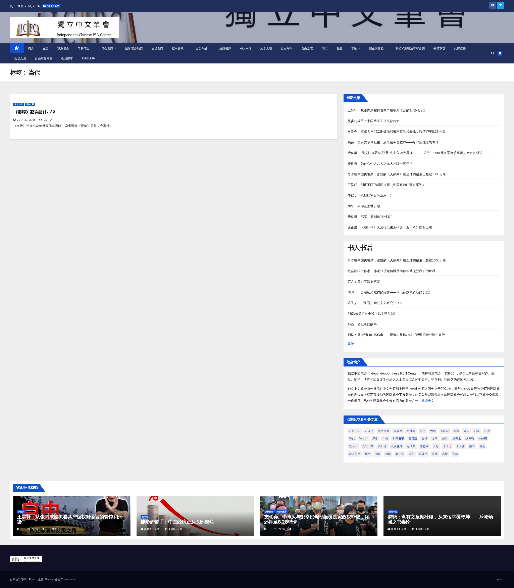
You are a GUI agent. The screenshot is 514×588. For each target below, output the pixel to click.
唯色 (352, 438)
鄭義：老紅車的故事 (362, 324)
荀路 (378, 453)
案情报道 (269, 511)
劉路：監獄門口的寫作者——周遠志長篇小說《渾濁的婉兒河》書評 (396, 335)
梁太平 (353, 446)
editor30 (52, 529)
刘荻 (466, 431)
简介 (31, 48)
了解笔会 (84, 48)
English (89, 58)
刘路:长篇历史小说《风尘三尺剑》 (372, 313)
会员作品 (202, 48)
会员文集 (20, 58)
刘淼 (456, 431)
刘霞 (476, 431)
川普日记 (398, 438)
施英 (445, 438)
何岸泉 (398, 431)
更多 (351, 343)
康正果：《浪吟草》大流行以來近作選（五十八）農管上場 (390, 227)
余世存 (411, 431)
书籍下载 (439, 48)
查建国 (482, 438)
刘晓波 (444, 431)
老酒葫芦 (354, 453)
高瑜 (455, 453)
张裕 (424, 438)
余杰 (422, 431)
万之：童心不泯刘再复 (364, 281)
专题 (354, 48)
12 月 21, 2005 (26, 119)
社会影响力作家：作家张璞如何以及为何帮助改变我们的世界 (391, 271)
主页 (46, 48)
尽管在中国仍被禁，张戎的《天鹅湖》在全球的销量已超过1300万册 (397, 174)
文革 (435, 438)
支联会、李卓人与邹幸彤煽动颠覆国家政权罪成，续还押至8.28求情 (396, 131)
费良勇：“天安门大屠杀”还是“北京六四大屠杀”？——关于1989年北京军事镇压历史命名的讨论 (415, 153)
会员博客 (67, 58)
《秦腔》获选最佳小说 (34, 112)
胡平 (367, 453)
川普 (385, 438)
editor (48, 119)
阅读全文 (427, 400)
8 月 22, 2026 (152, 529)
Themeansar (68, 579)
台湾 (487, 431)
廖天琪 (413, 438)
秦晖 (472, 446)
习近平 (369, 431)
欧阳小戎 (367, 446)
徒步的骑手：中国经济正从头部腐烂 (374, 121)
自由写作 (287, 48)
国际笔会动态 (134, 48)
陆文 (411, 453)
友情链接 (460, 48)
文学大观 (266, 48)
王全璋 (447, 446)
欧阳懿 (382, 446)
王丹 (436, 446)
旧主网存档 (376, 48)
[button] (492, 53)
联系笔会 (63, 48)
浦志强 (424, 446)
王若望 (460, 446)
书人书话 (246, 48)
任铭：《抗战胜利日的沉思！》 (370, 195)
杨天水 (456, 438)
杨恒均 (469, 438)
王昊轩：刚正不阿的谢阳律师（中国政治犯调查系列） (387, 185)
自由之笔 (307, 48)
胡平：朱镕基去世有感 (364, 206)
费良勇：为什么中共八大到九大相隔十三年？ (380, 163)
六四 (433, 431)
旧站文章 (30, 104)
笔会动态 (108, 48)
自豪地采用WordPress (23, 579)
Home (499, 579)
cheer (297, 529)
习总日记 (354, 431)
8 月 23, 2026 (29, 529)
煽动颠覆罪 (282, 511)
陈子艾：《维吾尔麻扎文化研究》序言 (375, 303)
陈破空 (423, 453)
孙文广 (363, 438)
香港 (435, 453)
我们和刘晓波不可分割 (410, 48)
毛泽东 (411, 446)
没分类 (21, 511)
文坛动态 (157, 48)
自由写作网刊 (43, 58)
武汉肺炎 (396, 446)
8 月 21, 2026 (276, 529)
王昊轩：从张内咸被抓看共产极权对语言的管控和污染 (387, 110)
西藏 (388, 453)
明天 (325, 48)
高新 (445, 453)
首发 (339, 48)
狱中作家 (178, 48)
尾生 (375, 438)
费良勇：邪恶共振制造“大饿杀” (370, 216)
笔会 (482, 446)
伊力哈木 (383, 431)
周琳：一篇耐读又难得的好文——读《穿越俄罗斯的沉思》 (390, 292)
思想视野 (225, 48)
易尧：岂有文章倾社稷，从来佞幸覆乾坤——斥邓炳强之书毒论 (393, 142)
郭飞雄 (400, 453)
